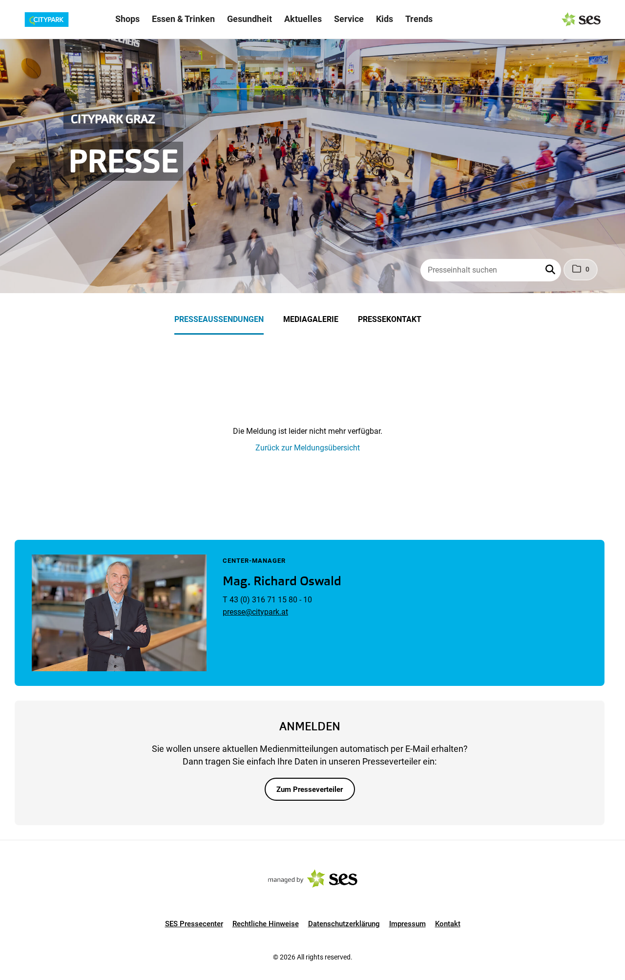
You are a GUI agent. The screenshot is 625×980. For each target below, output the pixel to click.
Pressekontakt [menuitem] (389, 319)
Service (349, 19)
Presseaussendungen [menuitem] (219, 319)
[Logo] (62, 19)
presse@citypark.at (255, 612)
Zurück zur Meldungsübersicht (307, 447)
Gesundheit (249, 19)
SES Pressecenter (194, 923)
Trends (419, 19)
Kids (384, 19)
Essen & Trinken (183, 19)
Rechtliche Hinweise (265, 923)
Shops (127, 19)
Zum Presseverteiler (309, 789)
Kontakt (447, 923)
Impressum (407, 923)
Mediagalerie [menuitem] (310, 319)
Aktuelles (303, 19)
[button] (551, 270)
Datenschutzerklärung (344, 923)
